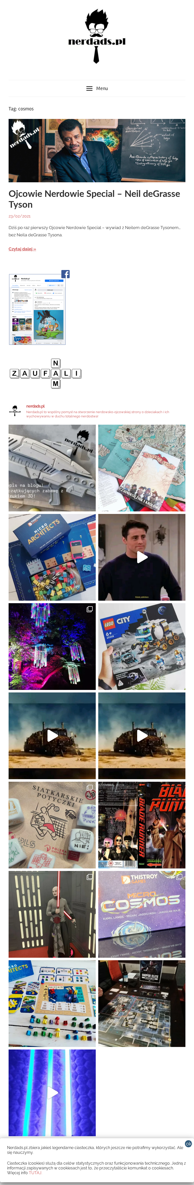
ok (189, 1144)
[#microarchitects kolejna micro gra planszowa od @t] (52, 1003)
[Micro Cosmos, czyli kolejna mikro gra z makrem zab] (141, 914)
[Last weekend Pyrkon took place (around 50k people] (52, 914)
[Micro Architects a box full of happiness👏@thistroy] (52, 557)
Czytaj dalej (20, 248)
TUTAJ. (35, 1172)
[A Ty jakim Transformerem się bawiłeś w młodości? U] (52, 735)
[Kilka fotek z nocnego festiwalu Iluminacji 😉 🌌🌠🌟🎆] (52, 646)
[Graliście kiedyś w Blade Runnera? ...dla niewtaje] (141, 825)
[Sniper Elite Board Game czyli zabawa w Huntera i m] (141, 1003)
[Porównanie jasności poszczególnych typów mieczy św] (52, 1092)
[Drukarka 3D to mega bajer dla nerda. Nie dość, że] (52, 468)
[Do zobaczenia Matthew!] (141, 557)
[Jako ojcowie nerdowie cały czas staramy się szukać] (52, 825)
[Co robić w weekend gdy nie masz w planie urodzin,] (141, 468)
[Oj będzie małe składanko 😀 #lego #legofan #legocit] (141, 646)
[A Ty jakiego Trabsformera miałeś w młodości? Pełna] (141, 735)
